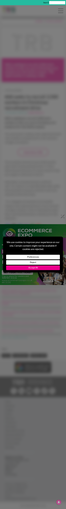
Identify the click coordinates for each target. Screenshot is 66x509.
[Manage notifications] (58, 502)
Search (46, 2)
